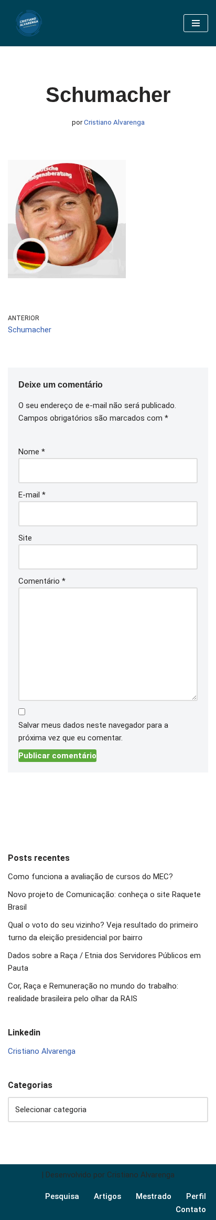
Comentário (42, 581)
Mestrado (153, 1196)
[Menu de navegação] (195, 23)
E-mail (32, 495)
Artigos (107, 1196)
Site (25, 538)
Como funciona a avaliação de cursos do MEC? (91, 876)
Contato (191, 1209)
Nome (31, 451)
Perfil (196, 1196)
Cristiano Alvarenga (114, 122)
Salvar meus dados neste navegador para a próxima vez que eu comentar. (93, 731)
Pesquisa (62, 1196)
